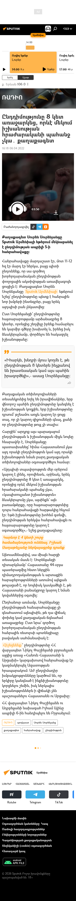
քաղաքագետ (11, 730)
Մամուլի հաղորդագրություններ (23, 829)
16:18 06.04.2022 (13, 148)
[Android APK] (14, 862)
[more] (69, 383)
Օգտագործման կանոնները (21, 824)
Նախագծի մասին (14, 818)
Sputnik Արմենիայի (41, 291)
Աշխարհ (38, 784)
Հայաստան (22, 784)
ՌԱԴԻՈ (8, 722)
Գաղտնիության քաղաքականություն (27, 840)
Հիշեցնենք (12, 645)
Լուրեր (16, 60)
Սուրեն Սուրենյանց (45, 722)
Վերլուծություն (60, 784)
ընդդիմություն (53, 730)
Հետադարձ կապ (13, 851)
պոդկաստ (23, 722)
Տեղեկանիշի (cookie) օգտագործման (27, 846)
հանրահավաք (32, 730)
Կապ (44, 824)
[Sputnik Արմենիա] (12, 30)
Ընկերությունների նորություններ (24, 834)
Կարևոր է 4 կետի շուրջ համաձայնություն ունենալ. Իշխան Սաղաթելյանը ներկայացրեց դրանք (33, 542)
